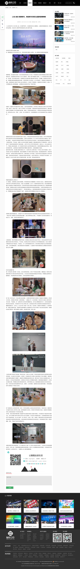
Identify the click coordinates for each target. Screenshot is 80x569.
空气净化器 (58, 83)
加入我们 (22, 536)
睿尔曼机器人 (58, 555)
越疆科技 (15, 555)
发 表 (10, 487)
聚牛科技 (15, 549)
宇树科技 (15, 553)
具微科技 (54, 553)
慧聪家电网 (65, 545)
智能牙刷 (69, 83)
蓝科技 (66, 547)
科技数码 (35, 2)
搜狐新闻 (42, 538)
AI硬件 (62, 69)
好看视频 (34, 538)
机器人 (69, 58)
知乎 (47, 539)
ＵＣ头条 (42, 536)
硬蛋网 (24, 549)
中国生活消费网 (35, 545)
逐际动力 (49, 553)
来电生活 (20, 549)
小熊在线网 (33, 547)
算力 (62, 61)
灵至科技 (36, 556)
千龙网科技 (42, 547)
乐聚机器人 (59, 553)
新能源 (62, 76)
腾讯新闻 (47, 535)
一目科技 (26, 555)
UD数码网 (61, 547)
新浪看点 (47, 538)
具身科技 (57, 58)
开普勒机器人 (30, 556)
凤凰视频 (29, 539)
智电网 (37, 547)
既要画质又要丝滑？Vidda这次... (31, 526)
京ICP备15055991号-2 (34, 561)
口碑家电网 (71, 545)
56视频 (34, 535)
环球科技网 (48, 545)
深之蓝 (30, 555)
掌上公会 (59, 2)
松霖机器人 (35, 555)
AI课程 (67, 65)
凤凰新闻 (47, 536)
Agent (62, 65)
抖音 (34, 539)
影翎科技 (57, 556)
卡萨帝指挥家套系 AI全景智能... (66, 526)
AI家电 (68, 69)
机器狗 (57, 61)
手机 (63, 83)
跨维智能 (44, 553)
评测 (50, 2)
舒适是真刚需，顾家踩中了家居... (49, 510)
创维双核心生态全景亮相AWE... (31, 510)
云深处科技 (20, 553)
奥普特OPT (62, 556)
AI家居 (57, 72)
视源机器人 (46, 555)
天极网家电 (48, 547)
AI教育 (57, 69)
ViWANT (70, 547)
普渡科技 (65, 553)
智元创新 (25, 556)
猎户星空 (70, 553)
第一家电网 (15, 547)
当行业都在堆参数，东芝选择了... (14, 526)
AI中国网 (29, 549)
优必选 (40, 553)
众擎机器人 (20, 555)
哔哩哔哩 (29, 538)
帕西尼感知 (15, 556)
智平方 (20, 556)
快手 (28, 540)
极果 (57, 547)
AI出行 (57, 76)
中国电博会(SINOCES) (26, 545)
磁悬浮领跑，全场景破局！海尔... (14, 510)
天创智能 (52, 555)
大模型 (57, 65)
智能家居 (40, 2)
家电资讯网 (27, 547)
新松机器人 (42, 556)
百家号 (41, 539)
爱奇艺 (28, 536)
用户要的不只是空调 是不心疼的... (49, 526)
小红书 (34, 540)
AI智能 (67, 61)
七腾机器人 (41, 555)
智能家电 (30, 2)
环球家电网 (21, 547)
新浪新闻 (42, 535)
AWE (19, 545)
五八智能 (35, 553)
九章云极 (31, 553)
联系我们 (22, 535)
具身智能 (25, 2)
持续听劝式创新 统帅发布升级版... (66, 510)
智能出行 (44, 2)
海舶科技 (47, 556)
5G (60, 79)
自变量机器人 (70, 555)
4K (64, 79)
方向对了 (15, 545)
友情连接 (22, 538)
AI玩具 (62, 72)
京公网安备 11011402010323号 (59, 561)
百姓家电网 (53, 545)
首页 (20, 2)
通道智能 (52, 556)
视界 (54, 2)
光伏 (67, 76)
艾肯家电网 (59, 545)
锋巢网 (53, 547)
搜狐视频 (34, 536)
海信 (56, 49)
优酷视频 (29, 535)
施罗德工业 (64, 555)
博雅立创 (26, 553)
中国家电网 (42, 545)
